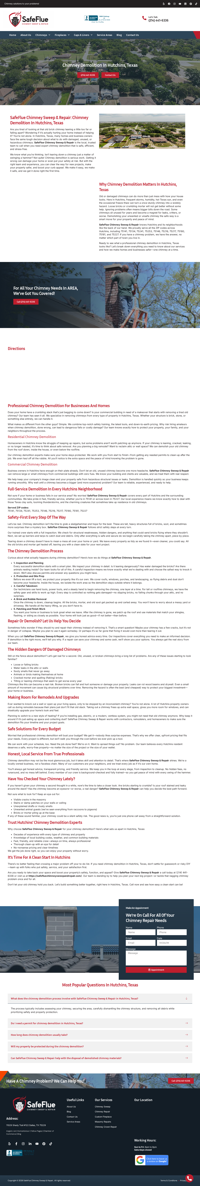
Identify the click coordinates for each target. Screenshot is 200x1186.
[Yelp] (163, 3)
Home (12, 34)
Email (129, 938)
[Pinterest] (190, 3)
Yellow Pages (36, 1131)
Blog (119, 34)
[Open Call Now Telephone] (189, 1178)
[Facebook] (169, 3)
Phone (160, 927)
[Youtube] (180, 3)
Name (129, 927)
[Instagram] (174, 3)
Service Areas (104, 34)
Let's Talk (153, 17)
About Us (25, 34)
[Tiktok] (196, 3)
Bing (19, 1134)
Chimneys (41, 34)
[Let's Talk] (144, 18)
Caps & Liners (81, 34)
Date (159, 938)
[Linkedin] (185, 3)
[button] (100, 999)
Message (131, 948)
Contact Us (132, 34)
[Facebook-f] (16, 1144)
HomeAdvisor (23, 1131)
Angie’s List (11, 1131)
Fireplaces (60, 34)
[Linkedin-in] (30, 1144)
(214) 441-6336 (158, 20)
